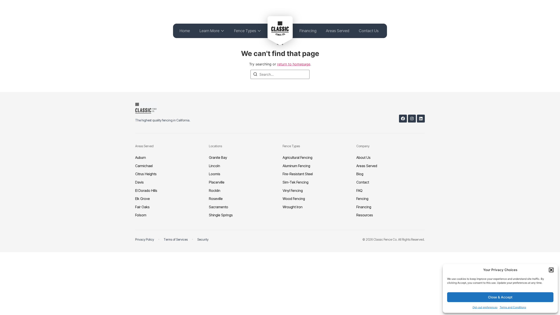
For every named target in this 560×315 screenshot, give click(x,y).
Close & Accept (500, 297)
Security (202, 239)
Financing (363, 207)
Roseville (216, 198)
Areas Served (366, 166)
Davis (139, 182)
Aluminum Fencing (296, 166)
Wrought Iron (293, 207)
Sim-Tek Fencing (295, 182)
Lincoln (214, 166)
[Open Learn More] (222, 31)
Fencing (362, 198)
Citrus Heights (146, 174)
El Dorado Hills (146, 190)
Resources (364, 215)
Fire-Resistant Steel (298, 174)
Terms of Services (176, 239)
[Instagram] (412, 118)
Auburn (140, 157)
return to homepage (293, 64)
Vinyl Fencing (293, 190)
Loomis (214, 174)
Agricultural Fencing (297, 157)
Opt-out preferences (484, 307)
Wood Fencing (294, 198)
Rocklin (214, 190)
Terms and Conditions (513, 307)
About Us (363, 157)
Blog (359, 174)
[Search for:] (280, 74)
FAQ (359, 190)
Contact (362, 182)
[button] (551, 270)
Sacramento (218, 207)
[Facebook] (403, 118)
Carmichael (144, 166)
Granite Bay (218, 157)
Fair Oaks (142, 207)
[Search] (255, 74)
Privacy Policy (144, 239)
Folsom (140, 215)
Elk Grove (142, 198)
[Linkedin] (421, 118)
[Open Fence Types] (259, 31)
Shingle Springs (221, 215)
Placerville (216, 182)
